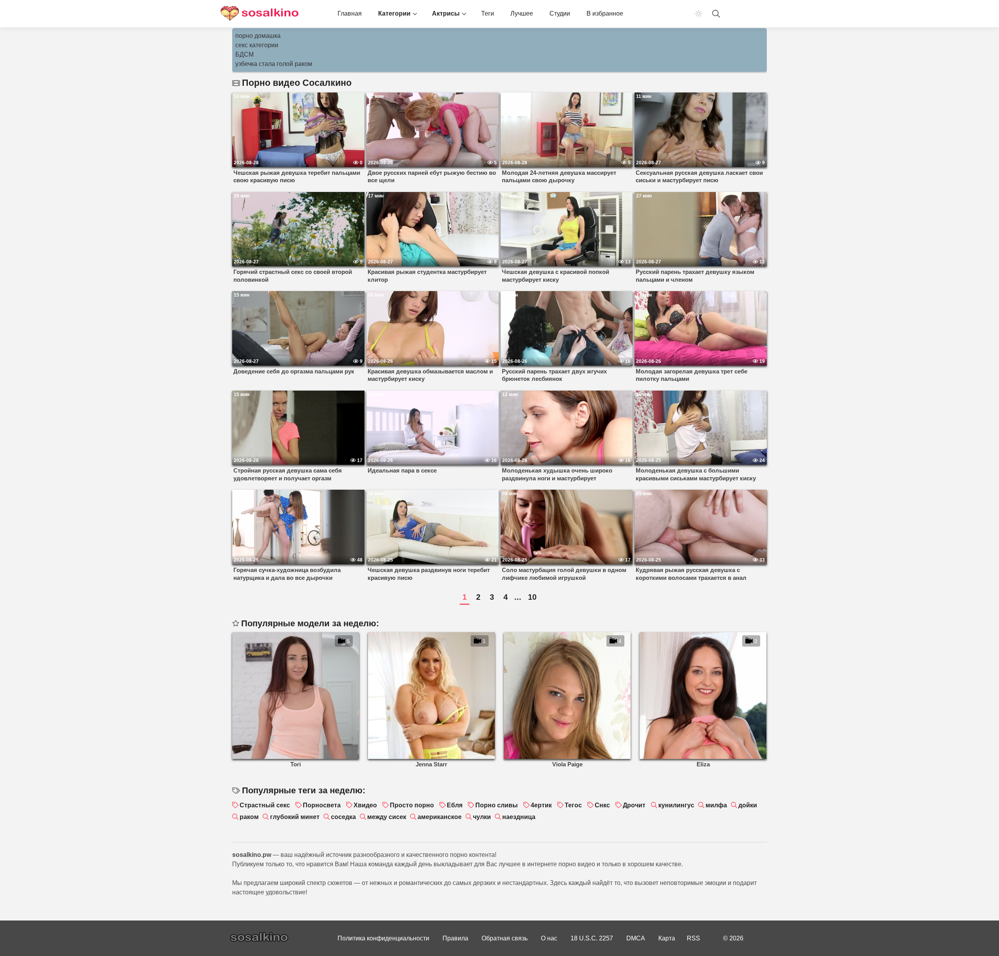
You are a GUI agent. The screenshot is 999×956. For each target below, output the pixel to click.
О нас (549, 938)
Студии (559, 13)
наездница (518, 817)
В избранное (605, 13)
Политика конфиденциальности (383, 938)
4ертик (541, 805)
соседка (343, 817)
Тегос (573, 805)
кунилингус (676, 805)
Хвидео (365, 805)
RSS (693, 938)
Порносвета (322, 805)
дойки (747, 805)
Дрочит (634, 805)
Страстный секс (265, 805)
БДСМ (244, 54)
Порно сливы (496, 805)
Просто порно (412, 805)
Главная (350, 13)
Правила (455, 938)
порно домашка (258, 35)
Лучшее (521, 13)
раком (249, 817)
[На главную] (259, 13)
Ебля (454, 805)
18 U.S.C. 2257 (592, 938)
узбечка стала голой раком (273, 63)
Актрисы (446, 13)
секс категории (256, 45)
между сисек (386, 817)
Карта (666, 938)
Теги (487, 13)
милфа (716, 805)
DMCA (635, 938)
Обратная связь (505, 938)
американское (440, 817)
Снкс (602, 805)
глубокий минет (295, 817)
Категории (394, 13)
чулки (482, 817)
